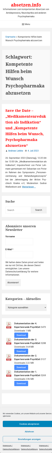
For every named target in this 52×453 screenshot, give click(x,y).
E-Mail (9, 249)
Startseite (10, 37)
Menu (27, 24)
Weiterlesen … (29, 187)
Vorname (10, 236)
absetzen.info (26, 5)
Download (21, 335)
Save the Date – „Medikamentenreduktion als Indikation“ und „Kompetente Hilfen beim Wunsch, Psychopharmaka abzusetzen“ (25, 128)
